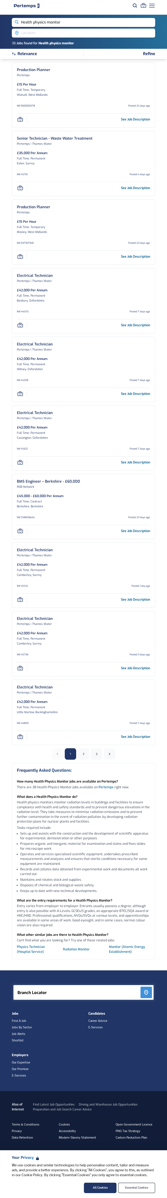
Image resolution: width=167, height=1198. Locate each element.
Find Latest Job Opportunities (54, 1104)
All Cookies (100, 1188)
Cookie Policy (32, 1175)
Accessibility (67, 1131)
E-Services (95, 1027)
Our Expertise (21, 1062)
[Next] (109, 754)
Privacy (17, 1131)
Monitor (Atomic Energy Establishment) (127, 949)
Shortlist (18, 1040)
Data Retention (22, 1137)
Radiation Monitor (76, 949)
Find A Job (19, 1021)
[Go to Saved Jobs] (143, 5)
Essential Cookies (136, 1188)
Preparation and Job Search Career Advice (62, 1109)
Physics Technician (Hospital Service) (31, 949)
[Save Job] (20, 119)
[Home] (27, 6)
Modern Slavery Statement (77, 1137)
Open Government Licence (134, 1124)
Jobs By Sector (22, 1027)
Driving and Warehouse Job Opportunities (108, 1104)
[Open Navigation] (152, 6)
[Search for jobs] (135, 5)
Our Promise (20, 1069)
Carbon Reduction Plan (131, 1137)
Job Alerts (18, 1034)
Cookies (64, 1124)
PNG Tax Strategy (128, 1131)
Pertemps (106, 787)
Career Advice (97, 1021)
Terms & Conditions (25, 1124)
